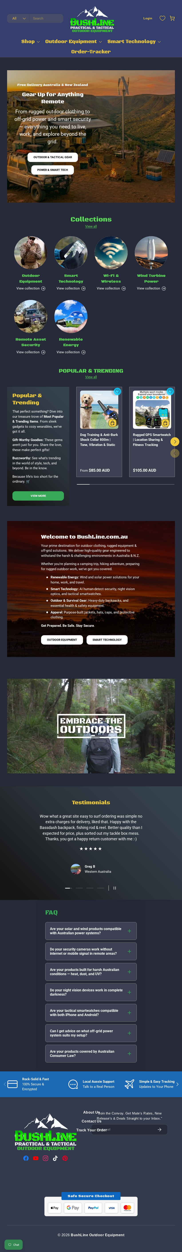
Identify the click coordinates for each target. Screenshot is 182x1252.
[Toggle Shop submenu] (38, 41)
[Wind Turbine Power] (151, 252)
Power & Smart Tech (52, 170)
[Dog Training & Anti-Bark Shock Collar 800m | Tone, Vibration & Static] (99, 410)
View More (38, 495)
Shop (28, 42)
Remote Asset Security (31, 342)
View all (91, 226)
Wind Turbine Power (151, 278)
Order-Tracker (91, 52)
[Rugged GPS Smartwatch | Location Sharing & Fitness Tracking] (152, 410)
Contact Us (92, 1121)
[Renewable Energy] (70, 316)
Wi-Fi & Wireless (111, 278)
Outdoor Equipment (71, 42)
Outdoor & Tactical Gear (53, 157)
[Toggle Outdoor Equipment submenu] (100, 41)
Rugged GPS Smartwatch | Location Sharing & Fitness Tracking (152, 440)
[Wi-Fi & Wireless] (111, 252)
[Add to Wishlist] (117, 391)
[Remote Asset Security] (30, 316)
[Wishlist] (162, 18)
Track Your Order (91, 1130)
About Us (91, 1112)
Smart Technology (131, 42)
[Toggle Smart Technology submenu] (159, 41)
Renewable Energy (71, 342)
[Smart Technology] (70, 252)
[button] (172, 18)
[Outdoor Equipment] (30, 252)
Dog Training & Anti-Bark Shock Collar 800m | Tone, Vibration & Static (99, 440)
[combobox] (35, 18)
